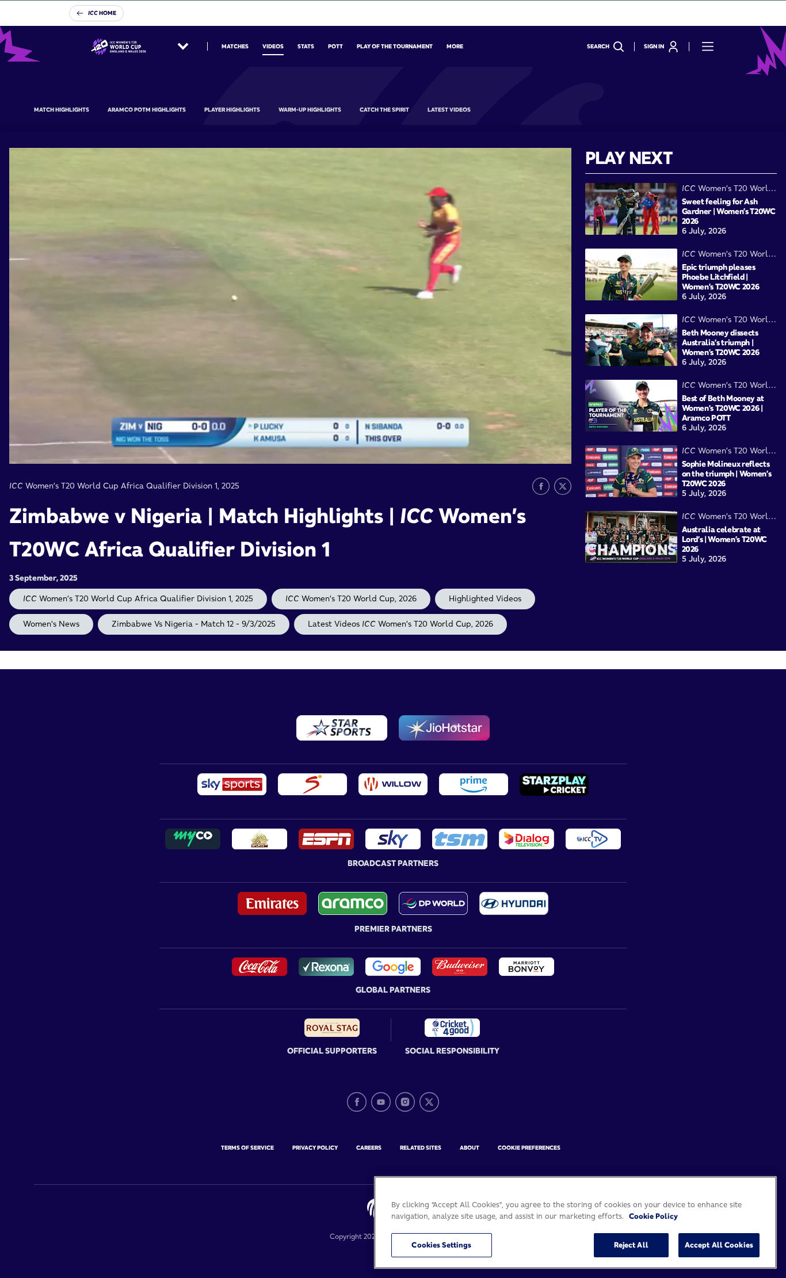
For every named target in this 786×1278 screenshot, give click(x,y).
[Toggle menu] (708, 46)
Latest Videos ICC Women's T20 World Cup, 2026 (400, 624)
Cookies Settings (441, 1244)
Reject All (631, 1244)
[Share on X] (562, 486)
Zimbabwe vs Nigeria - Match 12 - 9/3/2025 (194, 624)
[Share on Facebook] (541, 486)
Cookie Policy (653, 1215)
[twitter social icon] (429, 1102)
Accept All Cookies (719, 1244)
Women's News (51, 624)
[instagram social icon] (405, 1102)
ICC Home (102, 13)
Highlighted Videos (485, 598)
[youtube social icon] (381, 1102)
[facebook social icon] (357, 1102)
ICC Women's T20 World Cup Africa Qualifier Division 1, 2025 (138, 598)
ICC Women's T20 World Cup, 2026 (351, 598)
